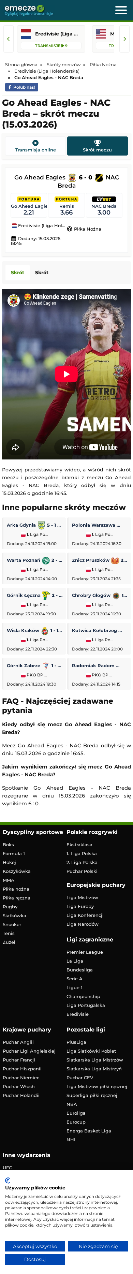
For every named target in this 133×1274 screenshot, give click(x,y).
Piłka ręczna (16, 897)
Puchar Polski (82, 871)
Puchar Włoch (19, 1086)
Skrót (17, 272)
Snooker (12, 924)
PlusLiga (76, 1042)
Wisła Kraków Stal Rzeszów (34, 630)
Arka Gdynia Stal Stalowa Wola (34, 525)
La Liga (74, 961)
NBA (71, 1104)
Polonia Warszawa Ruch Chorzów (100, 525)
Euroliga (76, 1113)
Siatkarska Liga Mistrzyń (94, 1068)
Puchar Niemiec (21, 1077)
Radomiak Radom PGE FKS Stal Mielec (100, 665)
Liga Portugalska (85, 1005)
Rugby (10, 906)
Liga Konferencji (85, 915)
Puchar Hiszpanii (22, 1068)
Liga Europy (80, 906)
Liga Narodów (82, 924)
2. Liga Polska (82, 862)
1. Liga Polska (37, 534)
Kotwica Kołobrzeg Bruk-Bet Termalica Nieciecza (100, 630)
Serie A (74, 978)
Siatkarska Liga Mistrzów (94, 1060)
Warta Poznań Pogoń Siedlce (34, 560)
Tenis (9, 933)
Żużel (9, 942)
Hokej (9, 862)
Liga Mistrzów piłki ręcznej (96, 1086)
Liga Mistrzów (82, 897)
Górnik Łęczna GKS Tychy (34, 595)
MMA (8, 880)
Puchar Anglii (18, 1042)
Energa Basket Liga (88, 1130)
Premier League (84, 952)
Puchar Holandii (21, 1095)
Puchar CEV (79, 1077)
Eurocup (76, 1122)
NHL (71, 1139)
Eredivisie (77, 1014)
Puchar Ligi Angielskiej (29, 1051)
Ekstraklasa (79, 844)
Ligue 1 (74, 987)
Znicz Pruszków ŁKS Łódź (100, 560)
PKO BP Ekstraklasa (37, 675)
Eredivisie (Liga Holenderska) (41, 225)
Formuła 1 (14, 853)
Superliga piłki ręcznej (91, 1095)
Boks (8, 844)
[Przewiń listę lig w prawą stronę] (124, 39)
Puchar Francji (19, 1060)
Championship (83, 996)
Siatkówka (14, 915)
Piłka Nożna (83, 229)
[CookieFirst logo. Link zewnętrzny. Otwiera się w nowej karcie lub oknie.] (7, 1180)
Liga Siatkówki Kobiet (91, 1051)
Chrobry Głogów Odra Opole (100, 595)
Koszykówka (17, 871)
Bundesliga (79, 969)
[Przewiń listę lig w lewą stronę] (8, 39)
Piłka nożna (16, 889)
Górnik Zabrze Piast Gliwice (34, 665)
